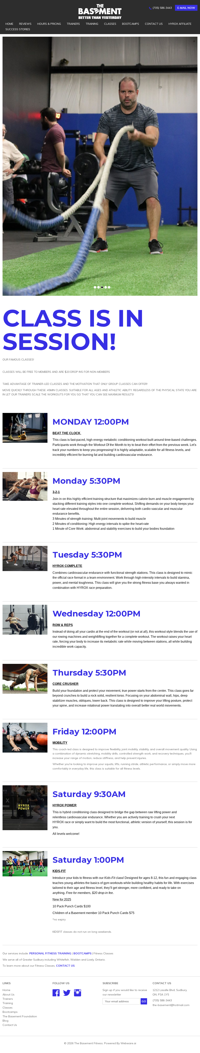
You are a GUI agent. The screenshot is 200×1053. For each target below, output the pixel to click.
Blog (5, 1020)
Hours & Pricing (49, 24)
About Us (8, 994)
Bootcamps (130, 24)
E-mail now (186, 8)
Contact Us (154, 24)
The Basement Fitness (88, 1043)
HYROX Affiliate (180, 24)
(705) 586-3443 (162, 8)
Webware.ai (128, 1043)
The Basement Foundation (20, 1016)
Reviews (25, 24)
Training (92, 24)
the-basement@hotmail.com (171, 1005)
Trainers (73, 24)
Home (9, 24)
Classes (110, 24)
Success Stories (17, 29)
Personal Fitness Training (50, 953)
